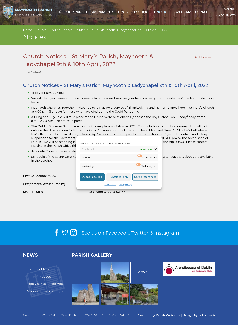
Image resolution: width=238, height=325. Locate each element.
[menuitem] (60, 15)
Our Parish (76, 12)
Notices (163, 12)
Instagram (166, 233)
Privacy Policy (125, 184)
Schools (144, 12)
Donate (202, 12)
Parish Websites (168, 315)
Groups (125, 12)
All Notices (202, 57)
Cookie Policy (111, 184)
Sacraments (102, 12)
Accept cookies (92, 176)
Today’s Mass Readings (45, 284)
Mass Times (67, 314)
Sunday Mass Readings (45, 291)
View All (144, 272)
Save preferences (145, 176)
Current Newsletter (45, 269)
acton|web (206, 315)
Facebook (117, 233)
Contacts (30, 314)
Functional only (118, 176)
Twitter (139, 233)
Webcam (183, 12)
